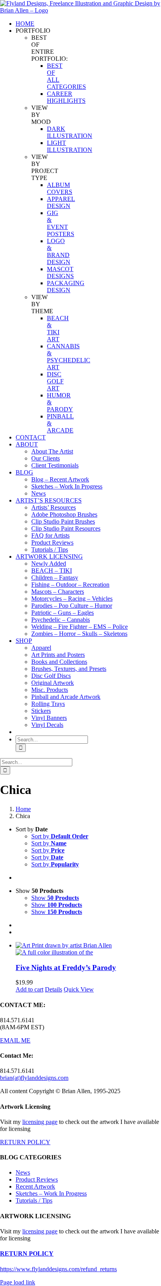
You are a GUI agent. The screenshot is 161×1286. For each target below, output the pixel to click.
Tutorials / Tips (34, 1200)
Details (53, 989)
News (23, 1172)
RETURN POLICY (25, 1142)
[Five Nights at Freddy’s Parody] (88, 949)
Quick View (79, 989)
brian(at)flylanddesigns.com (34, 1077)
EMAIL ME (15, 1040)
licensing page (39, 1121)
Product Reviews (37, 1179)
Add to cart (29, 989)
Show (55, 897)
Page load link (17, 1282)
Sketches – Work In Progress (51, 1193)
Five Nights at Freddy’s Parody (66, 967)
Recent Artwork (35, 1186)
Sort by (59, 836)
